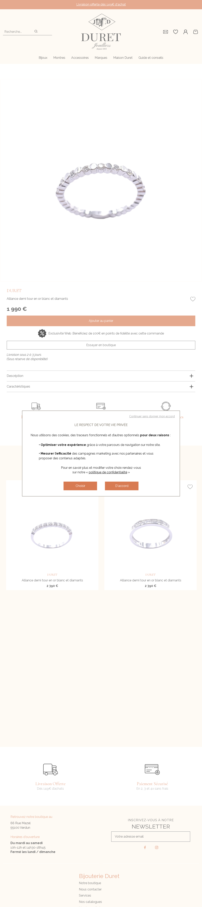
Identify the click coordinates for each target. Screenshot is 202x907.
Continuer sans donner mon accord (152, 416)
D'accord (121, 486)
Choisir (80, 486)
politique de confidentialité (108, 472)
